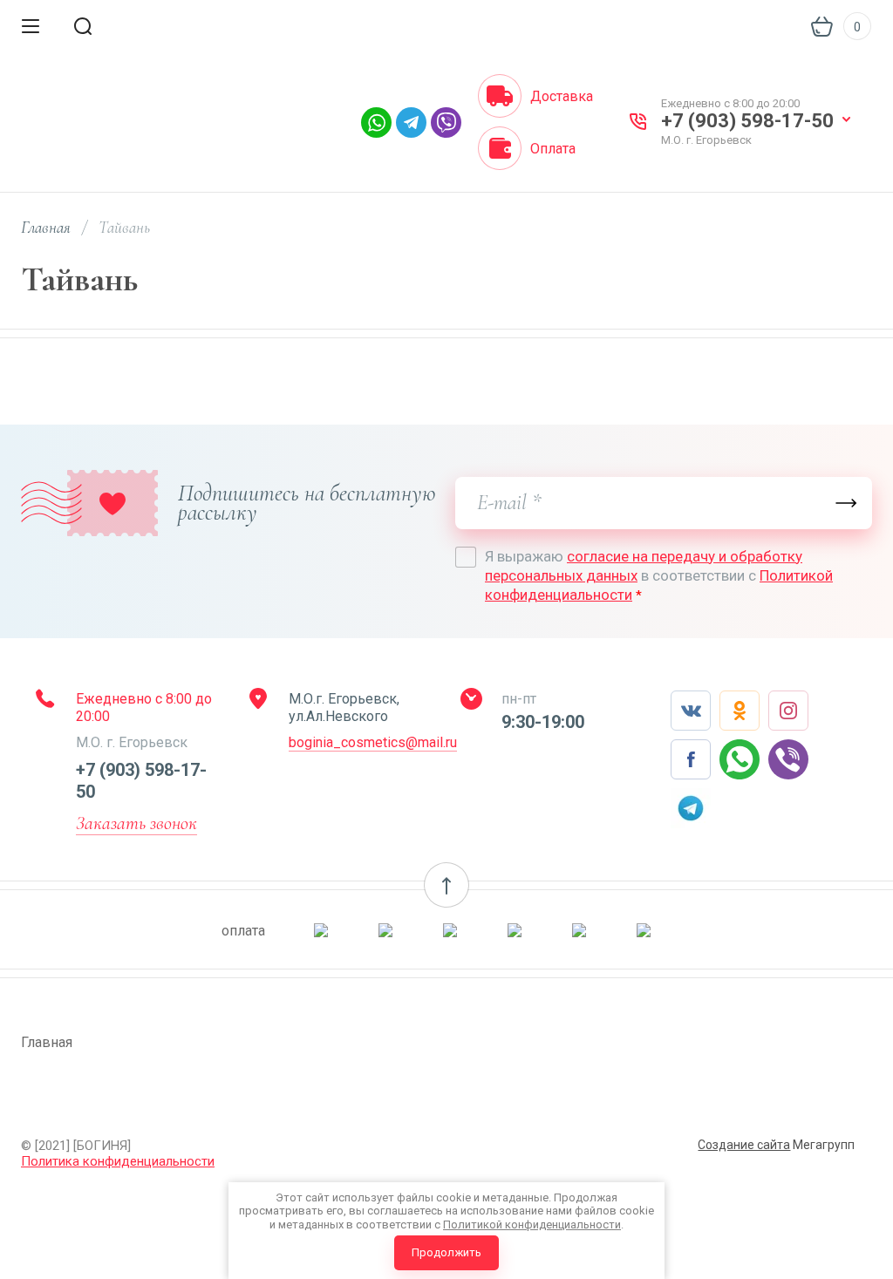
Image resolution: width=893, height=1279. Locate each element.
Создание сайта (744, 1145)
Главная (46, 227)
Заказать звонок (136, 823)
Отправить (846, 503)
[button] (446, 885)
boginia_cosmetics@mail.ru (373, 742)
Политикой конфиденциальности (532, 1224)
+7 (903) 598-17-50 (747, 121)
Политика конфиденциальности (118, 1161)
